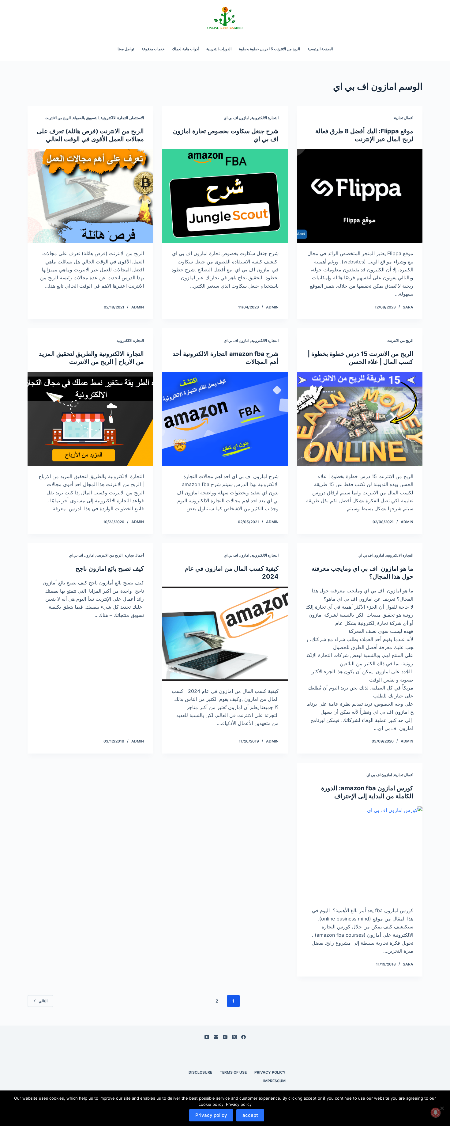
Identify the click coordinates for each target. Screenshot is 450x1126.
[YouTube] (206, 1037)
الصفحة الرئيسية (320, 49)
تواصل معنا (126, 49)
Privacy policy (211, 1115)
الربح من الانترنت (58, 117)
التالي (43, 1001)
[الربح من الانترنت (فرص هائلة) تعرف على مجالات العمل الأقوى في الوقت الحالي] (90, 196)
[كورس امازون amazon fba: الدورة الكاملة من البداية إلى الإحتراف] (359, 853)
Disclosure (200, 1072)
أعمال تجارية (403, 117)
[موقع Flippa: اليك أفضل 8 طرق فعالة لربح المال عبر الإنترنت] (359, 196)
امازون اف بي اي (236, 117)
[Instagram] (225, 1037)
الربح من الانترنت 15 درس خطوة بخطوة (269, 49)
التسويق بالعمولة (86, 117)
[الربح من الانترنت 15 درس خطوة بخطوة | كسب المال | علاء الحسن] (359, 419)
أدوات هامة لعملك (185, 49)
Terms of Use (233, 1072)
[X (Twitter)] (234, 1037)
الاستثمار (137, 117)
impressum (274, 1081)
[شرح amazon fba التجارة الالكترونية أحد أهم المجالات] (225, 419)
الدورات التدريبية (218, 49)
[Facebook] (243, 1037)
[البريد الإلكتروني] (216, 1037)
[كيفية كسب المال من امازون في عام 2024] (225, 634)
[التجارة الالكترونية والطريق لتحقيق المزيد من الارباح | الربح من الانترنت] (90, 419)
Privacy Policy (270, 1072)
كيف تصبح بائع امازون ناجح (110, 568)
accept (250, 1115)
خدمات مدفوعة (153, 49)
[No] (442, 1108)
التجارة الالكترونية (265, 117)
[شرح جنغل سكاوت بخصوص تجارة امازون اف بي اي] (225, 196)
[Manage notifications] (436, 1112)
